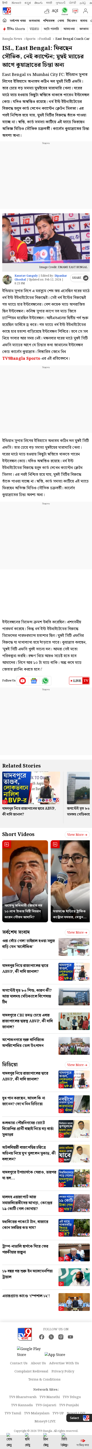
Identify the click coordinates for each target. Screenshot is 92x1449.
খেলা (61, 21)
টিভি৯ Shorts (16, 29)
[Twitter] (51, 1337)
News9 (16, 3)
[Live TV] (74, 11)
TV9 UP (58, 1413)
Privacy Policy (63, 1371)
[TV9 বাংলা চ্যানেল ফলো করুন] (63, 11)
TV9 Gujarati (46, 1405)
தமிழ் (83, 3)
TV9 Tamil (13, 1413)
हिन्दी (5, 3)
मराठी (49, 3)
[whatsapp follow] (45, 680)
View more (75, 834)
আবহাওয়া (69, 29)
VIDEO (34, 29)
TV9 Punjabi (69, 1405)
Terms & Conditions (44, 1379)
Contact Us (18, 1363)
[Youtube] (22, 680)
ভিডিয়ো (10, 1065)
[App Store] (58, 1356)
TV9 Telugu (72, 1397)
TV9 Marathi (50, 1397)
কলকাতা (34, 21)
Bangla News (12, 38)
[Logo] (6, 11)
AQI (55, 11)
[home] (4, 20)
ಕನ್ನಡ (28, 3)
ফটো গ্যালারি (51, 29)
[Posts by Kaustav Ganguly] (7, 280)
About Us (38, 1363)
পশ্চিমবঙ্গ (48, 21)
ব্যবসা (83, 21)
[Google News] (34, 680)
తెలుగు (38, 3)
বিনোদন (72, 21)
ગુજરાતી (60, 3)
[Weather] (48, 11)
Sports (31, 38)
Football (45, 38)
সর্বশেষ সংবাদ (16, 932)
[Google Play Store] (30, 1352)
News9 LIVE (76, 1413)
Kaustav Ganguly (26, 276)
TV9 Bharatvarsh (23, 1397)
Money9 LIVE (45, 1421)
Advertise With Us (64, 1363)
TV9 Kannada (22, 1405)
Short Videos (18, 834)
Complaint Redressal (31, 1371)
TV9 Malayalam (37, 1413)
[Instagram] (60, 1337)
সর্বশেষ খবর (18, 21)
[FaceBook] (41, 1337)
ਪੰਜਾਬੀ (72, 3)
